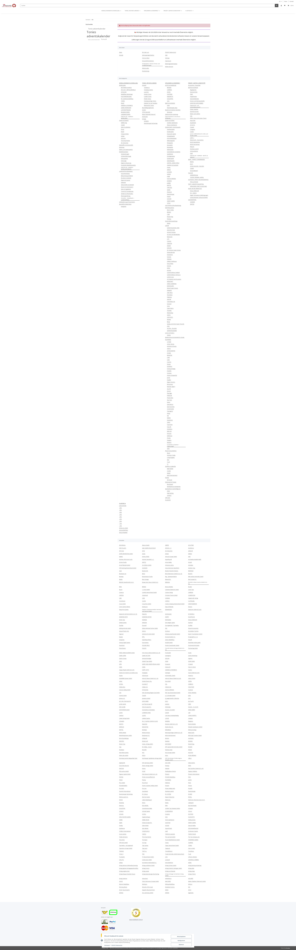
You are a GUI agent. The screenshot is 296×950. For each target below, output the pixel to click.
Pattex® (167, 768)
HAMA (143, 667)
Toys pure (144, 848)
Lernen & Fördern (169, 333)
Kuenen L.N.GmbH (170, 710)
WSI (189, 887)
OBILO (189, 758)
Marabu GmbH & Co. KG (171, 724)
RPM (166, 805)
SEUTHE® (190, 814)
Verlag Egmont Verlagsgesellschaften (128, 868)
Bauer (168, 453)
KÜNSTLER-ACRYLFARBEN (196, 103)
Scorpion (167, 814)
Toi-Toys (144, 842)
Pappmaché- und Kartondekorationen (195, 106)
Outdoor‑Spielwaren (172, 122)
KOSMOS (146, 121)
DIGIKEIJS (144, 619)
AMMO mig (124, 122)
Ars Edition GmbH (146, 565)
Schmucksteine (194, 151)
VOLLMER (190, 878)
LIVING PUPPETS (192, 715)
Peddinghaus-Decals (170, 771)
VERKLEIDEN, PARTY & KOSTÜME (198, 186)
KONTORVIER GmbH (124, 710)
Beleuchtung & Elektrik (127, 175)
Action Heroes (170, 344)
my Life (169, 389)
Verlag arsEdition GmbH (148, 865)
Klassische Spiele (171, 134)
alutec (143, 553)
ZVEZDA (167, 892)
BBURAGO (190, 571)
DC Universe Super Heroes (174, 250)
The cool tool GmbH (170, 837)
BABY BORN (170, 468)
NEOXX (190, 749)
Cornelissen (122, 601)
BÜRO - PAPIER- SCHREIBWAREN (196, 159)
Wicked (169, 319)
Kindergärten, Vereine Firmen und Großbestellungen (151, 64)
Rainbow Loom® (194, 149)
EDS (166, 628)
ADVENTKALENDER (172, 330)
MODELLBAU (122, 85)
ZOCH (189, 890)
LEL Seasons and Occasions (174, 279)
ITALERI (144, 695)
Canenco (121, 592)
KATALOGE (123, 92)
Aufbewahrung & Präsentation (127, 202)
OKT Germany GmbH (147, 762)
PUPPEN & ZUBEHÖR (170, 466)
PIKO (189, 777)
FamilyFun (169, 429)
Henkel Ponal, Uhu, (147, 681)
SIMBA (120, 820)
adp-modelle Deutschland (149, 548)
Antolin (144, 110)
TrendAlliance (168, 851)
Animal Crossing (171, 232)
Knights (169, 380)
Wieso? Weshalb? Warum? (148, 114)
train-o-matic (191, 848)
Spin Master (145, 828)
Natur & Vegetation (126, 189)
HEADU (169, 335)
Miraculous (170, 384)
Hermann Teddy (171, 455)
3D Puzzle (169, 480)
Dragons (169, 440)
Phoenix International (193, 774)
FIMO (191, 94)
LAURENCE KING (146, 712)
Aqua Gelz (192, 120)
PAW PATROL (170, 493)
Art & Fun (192, 125)
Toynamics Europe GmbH (125, 848)
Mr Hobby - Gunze (147, 747)
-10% (120, 526)
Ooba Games (191, 762)
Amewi (167, 553)
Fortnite (169, 257)
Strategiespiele (171, 156)
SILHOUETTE (191, 817)
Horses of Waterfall (172, 375)
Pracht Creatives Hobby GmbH (150, 785)
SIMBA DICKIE (145, 820)
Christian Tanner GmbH (171, 595)
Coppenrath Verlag (193, 598)
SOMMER (192, 202)
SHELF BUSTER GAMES (125, 817)
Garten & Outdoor (169, 120)
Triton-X (121, 854)
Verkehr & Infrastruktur (127, 193)
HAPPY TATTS (145, 670)
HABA (168, 176)
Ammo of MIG (145, 556)
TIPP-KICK (169, 187)
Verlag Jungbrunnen (124, 871)
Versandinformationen (148, 61)
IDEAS (168, 268)
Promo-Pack (170, 397)
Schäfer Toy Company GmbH (172, 808)
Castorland (145, 595)
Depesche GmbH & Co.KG (194, 609)
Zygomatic (190, 892)
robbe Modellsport (147, 800)
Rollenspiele (170, 149)
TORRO (123, 101)
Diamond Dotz (193, 92)
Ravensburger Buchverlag (150, 123)
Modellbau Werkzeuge (127, 94)
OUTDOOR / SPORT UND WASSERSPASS (198, 179)
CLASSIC (169, 241)
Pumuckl (104, 39)
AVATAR (169, 299)
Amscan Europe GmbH (171, 556)
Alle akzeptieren (181, 936)
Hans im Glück (192, 667)
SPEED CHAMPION (171, 283)
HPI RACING (145, 690)
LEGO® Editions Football (173, 272)
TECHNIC (169, 310)
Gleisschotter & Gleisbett (127, 184)
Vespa (168, 413)
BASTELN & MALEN (193, 87)
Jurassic (169, 270)
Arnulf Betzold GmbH (124, 565)
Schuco (190, 811)
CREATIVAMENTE (192, 604)
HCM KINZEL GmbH (170, 675)
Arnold (190, 562)
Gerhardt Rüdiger (146, 658)
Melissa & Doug (192, 729)
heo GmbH (168, 681)
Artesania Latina (169, 565)
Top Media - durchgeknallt (126, 845)
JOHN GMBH (145, 701)
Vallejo (122, 136)
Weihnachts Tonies (149, 105)
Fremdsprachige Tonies (150, 101)
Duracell (144, 625)
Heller (120, 681)
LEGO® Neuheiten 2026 (173, 228)
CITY (168, 239)
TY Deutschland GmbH (148, 857)
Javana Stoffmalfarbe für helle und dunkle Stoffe (199, 134)
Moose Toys (122, 744)
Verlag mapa (191, 871)
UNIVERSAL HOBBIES (193, 859)
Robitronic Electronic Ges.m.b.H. (196, 800)
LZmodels (121, 721)
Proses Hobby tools (170, 788)
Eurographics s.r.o (193, 637)
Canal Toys (191, 589)
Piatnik (169, 196)
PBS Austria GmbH (124, 771)
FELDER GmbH (169, 642)
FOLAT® (144, 648)
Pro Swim (121, 788)
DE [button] (280, 1)
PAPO (168, 491)
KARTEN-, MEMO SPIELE (173, 163)
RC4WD (190, 794)
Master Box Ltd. (169, 727)
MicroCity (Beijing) (123, 738)
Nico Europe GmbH (170, 752)
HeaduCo (190, 675)
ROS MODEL (145, 805)
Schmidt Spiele (146, 811)
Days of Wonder (169, 606)
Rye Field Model (192, 805)
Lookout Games (146, 718)
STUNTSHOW (170, 409)
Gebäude (123, 182)
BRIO (120, 586)
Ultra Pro (121, 859)
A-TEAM (169, 342)
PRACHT (192, 146)
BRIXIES (169, 212)
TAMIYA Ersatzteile (170, 834)
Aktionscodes (145, 68)
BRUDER (169, 87)
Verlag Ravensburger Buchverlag (150, 874)
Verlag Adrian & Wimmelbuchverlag (128, 865)
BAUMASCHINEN (125, 112)
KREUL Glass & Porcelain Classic (198, 118)
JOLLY (191, 164)
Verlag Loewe (145, 871)
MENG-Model (122, 732)
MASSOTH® (145, 727)
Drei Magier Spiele (170, 622)
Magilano (190, 721)
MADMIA (167, 721)
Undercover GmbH (147, 859)
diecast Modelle (123, 532)
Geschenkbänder (194, 98)
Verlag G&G (191, 868)
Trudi (168, 462)
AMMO (121, 556)
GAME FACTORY (146, 655)
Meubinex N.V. (146, 735)
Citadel (123, 125)
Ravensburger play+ (172, 107)
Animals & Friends (171, 346)
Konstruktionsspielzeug (171, 221)
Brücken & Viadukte (126, 178)
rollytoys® (190, 802)
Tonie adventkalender (96, 29)
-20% (120, 521)
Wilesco (190, 884)
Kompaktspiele (171, 136)
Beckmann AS (122, 573)
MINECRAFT (170, 281)
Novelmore (170, 420)
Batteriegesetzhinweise (171, 63)
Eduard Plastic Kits (124, 631)
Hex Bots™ (145, 684)
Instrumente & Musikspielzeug (173, 205)
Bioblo (168, 223)
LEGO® (167, 225)
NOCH (143, 755)
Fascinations (145, 642)
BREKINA (167, 582)
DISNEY (169, 245)
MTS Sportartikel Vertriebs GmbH (173, 747)
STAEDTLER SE (145, 831)
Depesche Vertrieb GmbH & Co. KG (128, 614)
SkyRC (120, 822)
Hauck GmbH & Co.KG (193, 672)
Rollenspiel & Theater (170, 482)
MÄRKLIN (121, 727)
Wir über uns (145, 52)
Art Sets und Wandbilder (173, 234)
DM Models (168, 619)
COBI (168, 214)
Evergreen (121, 639)
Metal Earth (191, 732)
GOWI (166, 661)
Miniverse (169, 112)
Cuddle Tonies (147, 96)
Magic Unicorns (171, 382)
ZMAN (166, 890)
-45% (120, 510)
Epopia (121, 637)
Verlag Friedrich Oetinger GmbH (173, 868)
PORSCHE (169, 395)
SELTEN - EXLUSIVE (172, 328)
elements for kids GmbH (148, 634)
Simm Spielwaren (169, 820)
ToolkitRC (190, 842)
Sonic (168, 306)
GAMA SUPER (122, 655)
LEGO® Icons (170, 277)
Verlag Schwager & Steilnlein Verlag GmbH (174, 874)
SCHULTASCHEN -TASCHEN (197, 166)
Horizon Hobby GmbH (124, 690)
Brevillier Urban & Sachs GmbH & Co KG (197, 583)
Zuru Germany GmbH (147, 892)
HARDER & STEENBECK (127, 105)
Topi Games (145, 845)
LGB (189, 712)
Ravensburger (170, 194)
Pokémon (169, 297)
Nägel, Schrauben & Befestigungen (199, 195)
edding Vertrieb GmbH (125, 628)
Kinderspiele (170, 131)
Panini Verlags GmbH (147, 765)
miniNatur (191, 738)
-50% (120, 508)
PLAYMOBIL (168, 339)
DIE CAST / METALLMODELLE (128, 90)
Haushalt (190, 173)
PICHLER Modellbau (170, 777)
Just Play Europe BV (147, 704)
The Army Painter (125, 140)
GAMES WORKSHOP (126, 107)
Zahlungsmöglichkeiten (148, 55)
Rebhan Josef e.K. (123, 797)
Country (169, 362)
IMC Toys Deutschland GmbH (172, 692)
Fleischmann (122, 648)
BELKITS (190, 573)
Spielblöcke (170, 154)
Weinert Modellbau (124, 884)
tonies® (144, 85)
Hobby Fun (145, 687)
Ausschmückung (125, 173)
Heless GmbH (191, 678)
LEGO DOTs (170, 317)
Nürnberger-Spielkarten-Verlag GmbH (152, 758)
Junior (168, 377)
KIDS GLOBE (122, 707)
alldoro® (190, 551)
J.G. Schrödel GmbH (170, 695)
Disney (169, 364)
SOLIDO (167, 825)
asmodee (169, 172)
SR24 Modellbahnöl (193, 828)
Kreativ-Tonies (147, 94)
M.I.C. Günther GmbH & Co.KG (150, 721)
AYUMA (169, 353)
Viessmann (145, 878)
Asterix (169, 348)
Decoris (190, 606)
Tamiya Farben (125, 134)
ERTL (143, 637)
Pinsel (122, 129)
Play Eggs (169, 393)
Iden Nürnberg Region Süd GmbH (151, 692)
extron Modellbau (169, 639)
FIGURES (169, 371)
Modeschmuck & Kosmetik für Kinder (174, 337)
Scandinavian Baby (147, 808)
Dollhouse (169, 435)
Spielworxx (122, 828)
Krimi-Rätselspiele (171, 138)
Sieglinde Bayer (146, 817)
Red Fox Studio (146, 797)
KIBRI (189, 704)
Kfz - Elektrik (193, 193)
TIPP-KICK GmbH (123, 842)
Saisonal (169, 304)
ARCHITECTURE (171, 230)
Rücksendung (145, 71)
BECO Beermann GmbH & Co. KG (173, 573)
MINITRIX (121, 741)
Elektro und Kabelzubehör (126, 149)
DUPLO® (169, 248)
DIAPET (167, 617)
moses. (169, 167)
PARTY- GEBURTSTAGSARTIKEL (196, 184)
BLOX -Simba (170, 210)
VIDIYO (169, 315)
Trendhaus (191, 851)
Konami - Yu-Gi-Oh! (193, 707)
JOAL (189, 698)
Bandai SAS (145, 571)
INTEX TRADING (192, 692)
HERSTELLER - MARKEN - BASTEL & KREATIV (199, 156)
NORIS (168, 190)
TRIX (143, 854)
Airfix (143, 551)
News (285, 1)
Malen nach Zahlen (195, 113)
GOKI (168, 105)
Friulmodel (168, 652)
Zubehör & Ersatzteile (172, 165)
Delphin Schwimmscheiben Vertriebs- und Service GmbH (152, 610)
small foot (167, 822)
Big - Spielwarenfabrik (171, 576)
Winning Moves (123, 887)
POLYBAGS (169, 295)
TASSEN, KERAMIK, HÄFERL (197, 177)
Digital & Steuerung (126, 163)
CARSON (121, 595)
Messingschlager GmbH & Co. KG (173, 732)
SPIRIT (168, 422)
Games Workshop (192, 655)
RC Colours (145, 794)
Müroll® (144, 749)
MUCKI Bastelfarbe (195, 142)
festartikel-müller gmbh (194, 642)
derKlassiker (168, 614)
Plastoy (144, 780)
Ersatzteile (168, 500)
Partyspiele (170, 143)
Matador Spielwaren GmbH (195, 727)
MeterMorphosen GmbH (125, 735)
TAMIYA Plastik (192, 834)
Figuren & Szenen (125, 180)
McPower (144, 729)
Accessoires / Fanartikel (194, 85)
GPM (120, 664)
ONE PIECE (170, 292)
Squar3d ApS (168, 828)
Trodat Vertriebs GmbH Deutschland (174, 854)
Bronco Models (169, 586)
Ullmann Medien (192, 857)
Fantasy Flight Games (124, 642)
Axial (120, 571)
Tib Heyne (144, 840)
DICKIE (168, 92)
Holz (191, 116)
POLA (189, 782)
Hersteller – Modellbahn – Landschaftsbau (127, 198)
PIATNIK (121, 777)
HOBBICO (190, 684)
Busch (120, 589)
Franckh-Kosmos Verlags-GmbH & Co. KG (174, 649)
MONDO (190, 741)
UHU (166, 857)
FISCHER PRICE (146, 645)
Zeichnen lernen (194, 111)
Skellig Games (191, 820)
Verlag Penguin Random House (127, 874)
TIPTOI (168, 203)
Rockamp (121, 802)
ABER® (167, 545)
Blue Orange (145, 579)
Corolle (169, 471)
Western (169, 442)
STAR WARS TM (171, 301)
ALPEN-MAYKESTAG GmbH (126, 553)
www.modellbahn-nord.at (136, 919)
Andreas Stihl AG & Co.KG (125, 559)
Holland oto (168, 687)
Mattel (168, 473)
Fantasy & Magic (171, 368)
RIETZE (121, 800)
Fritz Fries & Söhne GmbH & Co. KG (151, 652)
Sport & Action (170, 406)
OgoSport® (122, 762)
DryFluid (190, 622)
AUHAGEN (144, 568)
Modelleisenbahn (123, 152)
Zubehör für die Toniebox (150, 103)
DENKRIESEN (168, 609)
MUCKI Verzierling (194, 144)
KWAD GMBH (191, 710)
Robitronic (168, 800)
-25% (120, 519)
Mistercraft (145, 741)
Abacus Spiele (145, 545)
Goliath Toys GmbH (147, 661)
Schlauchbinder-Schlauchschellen (199, 197)
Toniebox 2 (147, 87)
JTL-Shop (288, 948)
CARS (168, 357)
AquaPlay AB (168, 559)
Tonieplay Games (148, 90)
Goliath (169, 174)
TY (167, 464)
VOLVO (121, 881)
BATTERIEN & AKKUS (126, 87)
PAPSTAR (121, 768)
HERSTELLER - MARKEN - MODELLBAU (127, 117)
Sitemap (167, 58)
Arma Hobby (168, 562)
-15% (120, 523)
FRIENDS (169, 259)
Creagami (192, 129)
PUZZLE (167, 477)
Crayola (192, 127)
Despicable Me (171, 252)
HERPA (190, 681)
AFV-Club (121, 551)
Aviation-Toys (191, 568)
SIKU (168, 101)
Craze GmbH (122, 604)
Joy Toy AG (191, 701)
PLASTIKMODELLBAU (126, 96)
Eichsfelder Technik (193, 631)
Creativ (192, 131)
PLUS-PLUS (145, 782)
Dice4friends (191, 617)
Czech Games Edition (124, 606)
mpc (120, 747)
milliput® (144, 738)
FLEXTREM (169, 94)
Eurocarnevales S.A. (170, 637)
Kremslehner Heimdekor (148, 710)
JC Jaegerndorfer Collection (172, 698)
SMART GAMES (171, 201)
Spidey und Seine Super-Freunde (175, 324)
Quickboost (145, 791)
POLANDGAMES (123, 785)
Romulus (121, 805)
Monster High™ (171, 386)
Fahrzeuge (123, 160)
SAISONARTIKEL (192, 199)
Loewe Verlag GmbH (124, 718)
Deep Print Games (123, 609)
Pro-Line (144, 788)
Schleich (169, 495)
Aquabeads (193, 122)
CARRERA (169, 90)
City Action (170, 424)
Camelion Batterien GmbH (172, 589)
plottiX (190, 780)
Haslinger (167, 672)
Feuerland (121, 645)
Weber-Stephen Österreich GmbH (197, 881)
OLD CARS (167, 762)
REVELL (190, 797)
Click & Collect (145, 58)
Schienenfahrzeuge (126, 156)
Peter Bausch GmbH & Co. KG (149, 774)
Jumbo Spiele (122, 704)
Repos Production (169, 797)
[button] (281, 5)
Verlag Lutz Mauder (170, 871)
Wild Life (169, 431)
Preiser (190, 785)
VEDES (189, 862)
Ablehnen (181, 944)
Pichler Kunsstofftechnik (148, 777)
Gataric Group (122, 658)
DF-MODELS (191, 614)
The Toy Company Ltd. (194, 837)
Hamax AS (167, 667)
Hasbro (190, 670)
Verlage (144, 119)
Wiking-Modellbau (170, 884)
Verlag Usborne (123, 878)
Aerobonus (191, 548)
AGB (166, 55)
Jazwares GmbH (146, 698)
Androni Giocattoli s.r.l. (148, 559)
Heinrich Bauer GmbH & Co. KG (150, 678)
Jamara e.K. (122, 698)
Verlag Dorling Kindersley (194, 865)
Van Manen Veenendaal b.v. (149, 862)
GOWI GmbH (191, 661)
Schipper (190, 808)
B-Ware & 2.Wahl (123, 528)
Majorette (144, 724)
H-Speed (190, 664)
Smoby (121, 825)
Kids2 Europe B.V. (146, 707)
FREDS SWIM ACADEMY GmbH (127, 652)
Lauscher (146, 92)
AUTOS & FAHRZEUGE (170, 85)
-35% (120, 514)
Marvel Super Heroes (172, 288)
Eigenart (121, 634)
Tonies (167, 842)
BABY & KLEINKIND (170, 103)
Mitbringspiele (171, 140)
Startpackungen (125, 154)
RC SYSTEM (168, 794)
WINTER (192, 204)
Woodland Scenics (170, 887)
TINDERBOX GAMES (193, 840)
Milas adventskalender (94, 39)
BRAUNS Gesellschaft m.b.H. (126, 582)
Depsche (144, 614)
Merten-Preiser (146, 732)
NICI (168, 459)
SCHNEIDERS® (169, 811)
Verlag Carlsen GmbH (170, 865)
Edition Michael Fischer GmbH (150, 628)
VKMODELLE (168, 878)
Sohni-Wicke (145, 825)
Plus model (122, 782)
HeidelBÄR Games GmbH (125, 678)
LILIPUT (144, 715)
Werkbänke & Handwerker (174, 486)
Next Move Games (123, 752)
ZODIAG (121, 892)
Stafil (191, 153)
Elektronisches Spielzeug (171, 114)
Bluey (168, 321)
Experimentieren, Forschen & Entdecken (172, 117)
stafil (166, 831)
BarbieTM (169, 355)
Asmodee (190, 565)
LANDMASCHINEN (125, 114)
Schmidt (169, 198)
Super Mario (170, 308)
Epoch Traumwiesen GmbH (195, 634)
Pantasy (169, 219)
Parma (143, 768)
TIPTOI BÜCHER (146, 112)
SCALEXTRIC (170, 98)
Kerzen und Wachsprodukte (197, 101)
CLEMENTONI (191, 595)
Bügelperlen (193, 90)
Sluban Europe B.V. (147, 822)
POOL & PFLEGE (194, 182)
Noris (166, 755)
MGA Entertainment (172, 475)
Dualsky (121, 625)
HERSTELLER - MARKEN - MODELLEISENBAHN (127, 168)
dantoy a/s (145, 606)
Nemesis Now (168, 749)
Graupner (167, 664)
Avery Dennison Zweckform (172, 568)
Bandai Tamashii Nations (171, 571)
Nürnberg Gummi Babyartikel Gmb (128, 758)
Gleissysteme (124, 158)
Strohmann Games (193, 831)
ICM (120, 692)
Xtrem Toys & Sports (124, 890)
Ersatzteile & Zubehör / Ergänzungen (173, 445)
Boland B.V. (168, 579)
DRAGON (144, 622)
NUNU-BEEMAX (192, 755)
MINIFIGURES (170, 286)
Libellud (121, 715)
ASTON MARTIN (171, 351)
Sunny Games (122, 834)
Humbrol (190, 690)
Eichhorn (167, 631)
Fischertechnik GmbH (193, 645)
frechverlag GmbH (193, 648)
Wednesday (170, 313)
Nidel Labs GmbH (123, 755)
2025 (168, 326)
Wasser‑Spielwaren (172, 125)
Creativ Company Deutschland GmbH (174, 604)
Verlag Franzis (145, 868)
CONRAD (167, 598)
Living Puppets (171, 457)
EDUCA (144, 631)
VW (168, 415)
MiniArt (167, 738)
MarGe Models (192, 724)
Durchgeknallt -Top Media (172, 625)
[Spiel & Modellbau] (8, 5)
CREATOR (169, 243)
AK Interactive (124, 143)
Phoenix (167, 774)
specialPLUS (170, 404)
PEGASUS (169, 192)
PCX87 (143, 771)
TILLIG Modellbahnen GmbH (172, 840)
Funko (189, 652)
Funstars (169, 373)
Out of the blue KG (124, 765)
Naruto (169, 391)
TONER (192, 168)
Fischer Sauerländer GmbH (172, 645)
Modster (167, 741)
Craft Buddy (191, 601)
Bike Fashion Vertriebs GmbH (195, 576)
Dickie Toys (122, 619)
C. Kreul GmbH (146, 589)
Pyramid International (124, 791)
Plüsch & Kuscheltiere (170, 451)
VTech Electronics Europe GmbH (150, 881)
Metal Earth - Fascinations (197, 140)
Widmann (144, 884)
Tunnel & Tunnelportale (127, 191)
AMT (189, 556)
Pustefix (190, 788)
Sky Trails (169, 400)
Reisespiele (170, 147)
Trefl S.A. (144, 851)
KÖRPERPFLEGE (194, 175)
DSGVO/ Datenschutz (116, 945)
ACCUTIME (191, 545)
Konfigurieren (181, 940)
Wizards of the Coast (147, 887)
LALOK (120, 712)
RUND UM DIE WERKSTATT (195, 188)
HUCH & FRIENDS (171, 178)
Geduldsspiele (170, 160)
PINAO (120, 780)
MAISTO (121, 724)
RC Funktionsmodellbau (127, 98)
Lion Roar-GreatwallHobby (172, 715)
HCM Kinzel (145, 675)
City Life (169, 427)
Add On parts (122, 548)
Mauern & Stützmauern (127, 187)
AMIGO (169, 169)
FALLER (190, 639)
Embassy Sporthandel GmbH (172, 634)
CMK (120, 598)
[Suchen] (276, 5)
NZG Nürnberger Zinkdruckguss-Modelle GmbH (173, 759)
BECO (143, 573)
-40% (120, 512)
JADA (189, 695)
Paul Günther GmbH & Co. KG (195, 768)
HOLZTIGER (191, 687)
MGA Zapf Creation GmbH (195, 735)
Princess (169, 433)
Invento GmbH (123, 695)
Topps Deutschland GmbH (172, 845)
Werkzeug (121, 147)
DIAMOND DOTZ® (146, 617)
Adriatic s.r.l (168, 548)
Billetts (192, 161)
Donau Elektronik (194, 191)
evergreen (123, 206)
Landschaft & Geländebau (126, 171)
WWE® (169, 418)
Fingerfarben (193, 96)
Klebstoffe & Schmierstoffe (126, 145)
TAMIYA (144, 834)
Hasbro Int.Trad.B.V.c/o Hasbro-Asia (128, 672)
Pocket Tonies (147, 98)
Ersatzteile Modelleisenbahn (128, 165)
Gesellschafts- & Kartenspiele (172, 127)
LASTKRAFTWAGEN (126, 110)
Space (168, 402)
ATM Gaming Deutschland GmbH (127, 568)
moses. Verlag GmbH (147, 744)
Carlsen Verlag (169, 592)
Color (168, 359)
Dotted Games (122, 622)
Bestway (121, 576)
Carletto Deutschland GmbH (149, 592)
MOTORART (168, 744)
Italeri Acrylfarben (125, 127)
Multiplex (121, 749)
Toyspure (167, 848)
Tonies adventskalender (98, 34)
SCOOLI (144, 814)
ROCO (143, 802)
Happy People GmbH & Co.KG (126, 670)
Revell (122, 103)
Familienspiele (171, 129)
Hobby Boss (122, 687)
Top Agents (170, 411)
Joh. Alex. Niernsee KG (125, 701)
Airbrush (123, 138)
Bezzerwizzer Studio (147, 576)
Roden (167, 802)
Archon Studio (122, 562)
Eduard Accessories (193, 628)
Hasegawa (144, 672)
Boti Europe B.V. (192, 579)
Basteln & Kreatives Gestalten (172, 110)
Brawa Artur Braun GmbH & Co (150, 582)
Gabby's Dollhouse (172, 261)
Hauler (121, 675)
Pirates (169, 438)
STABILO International (125, 831)
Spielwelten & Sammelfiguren (172, 489)
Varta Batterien (169, 862)
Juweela (167, 704)
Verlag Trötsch (192, 874)
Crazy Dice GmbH (146, 604)
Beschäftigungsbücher (148, 107)
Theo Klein (122, 840)
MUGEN (190, 747)
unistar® (167, 859)
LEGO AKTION (122, 505)
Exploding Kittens (146, 639)
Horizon (169, 266)
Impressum (107, 945)
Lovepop (190, 718)
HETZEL (121, 684)
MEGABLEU (168, 729)
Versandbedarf (194, 170)
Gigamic (190, 658)
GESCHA (167, 658)
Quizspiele (170, 145)
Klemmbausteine (169, 207)
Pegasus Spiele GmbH (124, 774)
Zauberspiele (170, 158)
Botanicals (169, 236)
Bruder (190, 586)
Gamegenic (168, 655)
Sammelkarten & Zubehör (173, 152)
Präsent (167, 785)
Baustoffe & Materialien (125, 204)
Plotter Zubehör (194, 109)
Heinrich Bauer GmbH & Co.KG (173, 678)
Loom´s (192, 137)
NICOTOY (190, 752)
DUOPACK (169, 366)
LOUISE (167, 718)
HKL (166, 684)
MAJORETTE (170, 96)
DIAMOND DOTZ (123, 617)
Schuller (121, 814)
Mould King (170, 216)
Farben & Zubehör (124, 120)
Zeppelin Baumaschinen (148, 890)
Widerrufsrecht (169, 66)
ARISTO (144, 562)
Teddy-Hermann (123, 837)
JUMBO (169, 183)
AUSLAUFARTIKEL (123, 530)
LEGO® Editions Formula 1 (174, 274)
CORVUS (167, 601)
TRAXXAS (121, 851)
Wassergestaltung (125, 196)
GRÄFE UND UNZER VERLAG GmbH (151, 664)
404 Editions (122, 545)
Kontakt (292, 1)
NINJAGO (169, 290)
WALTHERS (168, 881)
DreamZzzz (170, 254)
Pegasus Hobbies (192, 771)
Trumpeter (122, 857)
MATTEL (169, 185)
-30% (120, 517)
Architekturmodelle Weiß (194, 559)
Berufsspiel (170, 484)
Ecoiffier (190, 625)
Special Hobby (192, 825)
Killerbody (167, 707)
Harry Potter (170, 263)
